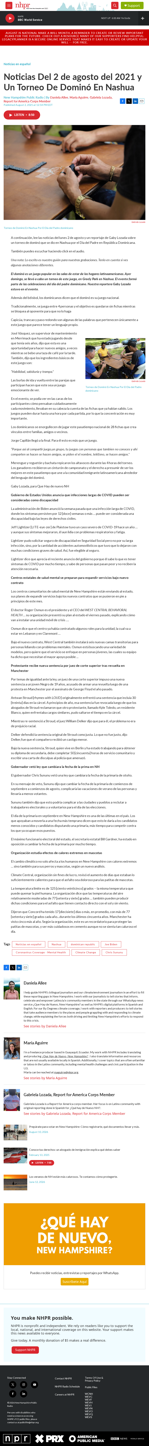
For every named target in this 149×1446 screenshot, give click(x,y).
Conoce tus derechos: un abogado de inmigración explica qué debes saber (74, 1149)
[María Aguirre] (12, 1048)
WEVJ (88, 1405)
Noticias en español (17, 64)
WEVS (88, 1417)
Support (134, 5)
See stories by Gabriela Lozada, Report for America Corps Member (74, 1113)
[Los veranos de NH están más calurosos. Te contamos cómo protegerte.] (15, 1182)
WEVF (88, 1399)
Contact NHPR (63, 1378)
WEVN (88, 1408)
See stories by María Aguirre (45, 1078)
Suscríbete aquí (75, 1281)
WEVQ (89, 1414)
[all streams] (143, 18)
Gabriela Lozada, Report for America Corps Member (69, 1094)
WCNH (89, 1393)
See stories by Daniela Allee (45, 1026)
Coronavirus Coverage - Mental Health (41, 952)
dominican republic (83, 944)
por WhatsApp (108, 1273)
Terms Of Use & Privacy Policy (94, 1379)
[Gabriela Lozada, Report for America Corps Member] (12, 1100)
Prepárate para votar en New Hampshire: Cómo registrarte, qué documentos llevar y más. (84, 1126)
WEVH (88, 1402)
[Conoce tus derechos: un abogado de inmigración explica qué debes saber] (15, 1155)
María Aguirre (79, 97)
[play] (10, 18)
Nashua (56, 944)
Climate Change (85, 952)
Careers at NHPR (64, 1394)
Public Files (91, 1387)
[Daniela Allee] (12, 988)
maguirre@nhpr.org (66, 1072)
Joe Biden (111, 944)
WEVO (89, 1411)
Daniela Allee (59, 97)
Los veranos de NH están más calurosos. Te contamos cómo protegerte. (73, 1176)
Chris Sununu (114, 952)
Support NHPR (25, 1350)
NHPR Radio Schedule (67, 1386)
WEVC (88, 1396)
